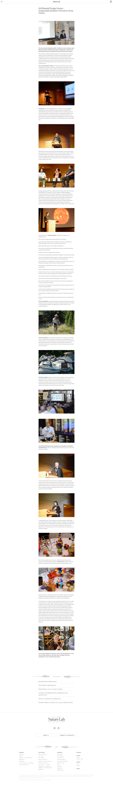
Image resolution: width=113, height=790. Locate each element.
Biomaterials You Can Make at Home (50, 689)
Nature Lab (56, 2)
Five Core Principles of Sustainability (54, 116)
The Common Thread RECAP (47, 685)
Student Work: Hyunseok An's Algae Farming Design (56, 702)
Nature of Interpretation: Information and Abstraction (53, 694)
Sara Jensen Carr (42, 153)
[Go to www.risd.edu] (111, 2)
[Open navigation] (1, 2)
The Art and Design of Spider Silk (50, 698)
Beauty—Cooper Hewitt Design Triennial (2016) (56, 76)
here (59, 656)
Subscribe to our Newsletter (67, 735)
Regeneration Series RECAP (48, 681)
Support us (45, 735)
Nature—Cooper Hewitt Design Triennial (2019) (58, 73)
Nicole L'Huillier (44, 522)
